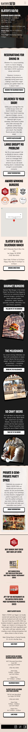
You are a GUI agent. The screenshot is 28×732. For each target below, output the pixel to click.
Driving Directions (14, 268)
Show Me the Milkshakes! (14, 369)
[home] (8, 3)
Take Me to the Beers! (14, 432)
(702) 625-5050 (14, 699)
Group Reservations (14, 173)
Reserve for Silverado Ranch (14, 90)
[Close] (20, 214)
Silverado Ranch (14, 683)
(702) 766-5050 (6, 22)
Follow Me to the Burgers (14, 309)
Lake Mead (14, 714)
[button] (25, 3)
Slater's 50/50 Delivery (14, 138)
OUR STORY (14, 644)
